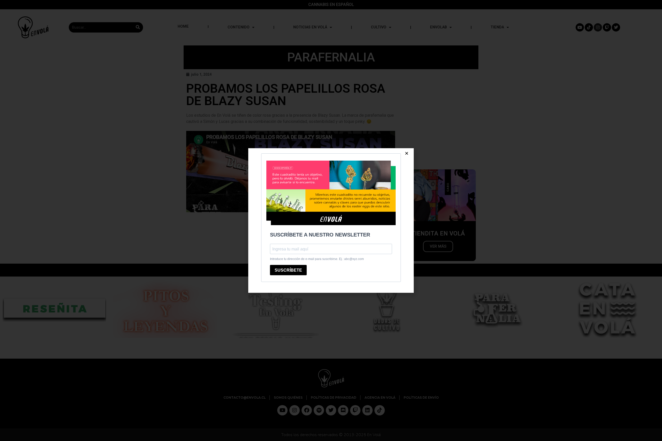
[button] (407, 153)
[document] (331, 220)
